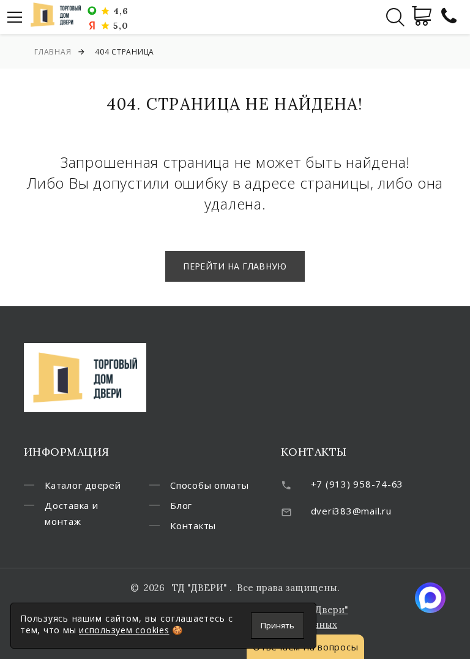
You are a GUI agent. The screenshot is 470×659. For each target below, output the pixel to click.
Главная (52, 52)
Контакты (193, 525)
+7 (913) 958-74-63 (357, 484)
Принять (277, 625)
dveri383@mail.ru (351, 511)
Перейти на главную (234, 266)
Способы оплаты (209, 485)
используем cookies (124, 630)
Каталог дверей (83, 485)
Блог (181, 505)
